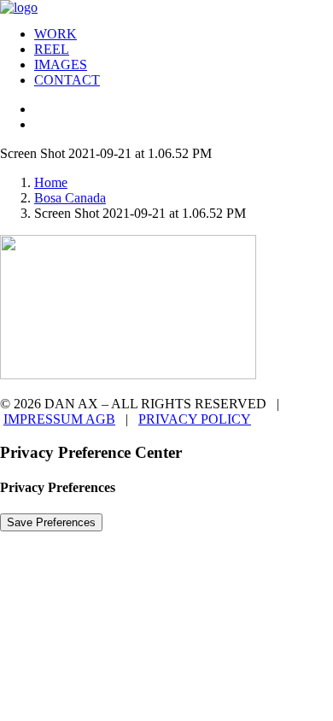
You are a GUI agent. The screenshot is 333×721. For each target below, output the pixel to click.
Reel (51, 49)
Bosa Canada (70, 198)
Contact (67, 80)
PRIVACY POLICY (194, 419)
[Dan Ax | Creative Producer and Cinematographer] (166, 6)
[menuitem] (183, 34)
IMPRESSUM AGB (59, 419)
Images (60, 64)
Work (55, 33)
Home (50, 182)
